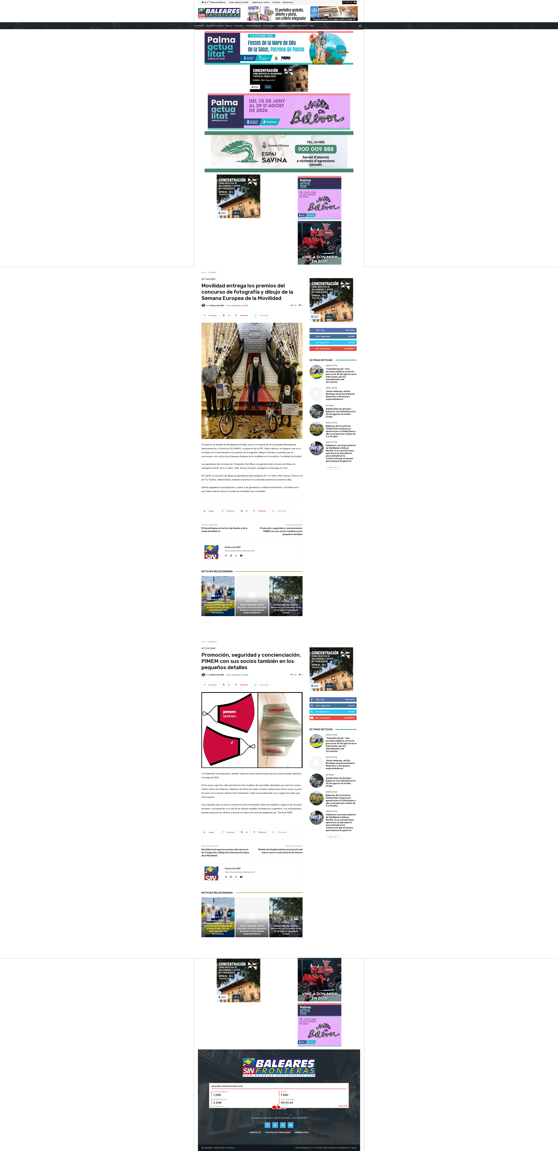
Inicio (203, 272)
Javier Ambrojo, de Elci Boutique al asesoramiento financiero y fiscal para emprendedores (252, 608)
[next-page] (208, 621)
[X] (351, 2)
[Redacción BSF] (203, 305)
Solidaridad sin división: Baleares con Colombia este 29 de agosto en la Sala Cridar (286, 608)
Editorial (285, 601)
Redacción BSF (217, 305)
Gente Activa (218, 596)
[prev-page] (203, 621)
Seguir (351, 336)
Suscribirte (349, 348)
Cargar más (332, 467)
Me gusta (350, 330)
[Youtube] (355, 2)
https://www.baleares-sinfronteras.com (240, 551)
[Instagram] (347, 2)
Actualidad (212, 272)
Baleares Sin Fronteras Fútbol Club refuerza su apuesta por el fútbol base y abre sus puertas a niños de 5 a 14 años (341, 431)
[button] (360, 25)
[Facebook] (344, 2)
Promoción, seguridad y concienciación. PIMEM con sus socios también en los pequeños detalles (281, 531)
